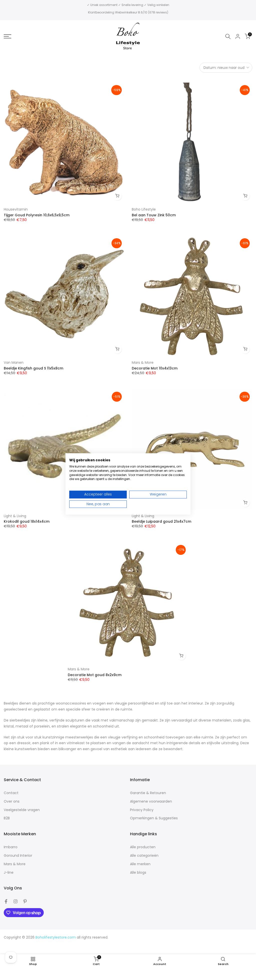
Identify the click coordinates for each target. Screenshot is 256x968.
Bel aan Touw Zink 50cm (154, 215)
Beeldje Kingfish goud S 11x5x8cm (33, 368)
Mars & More (143, 362)
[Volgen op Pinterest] (25, 901)
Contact (11, 793)
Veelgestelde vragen (22, 810)
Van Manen (14, 362)
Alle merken (140, 864)
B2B (7, 818)
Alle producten (143, 847)
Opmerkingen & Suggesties (154, 818)
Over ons (12, 801)
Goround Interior (18, 855)
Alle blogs (138, 872)
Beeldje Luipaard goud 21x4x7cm (161, 521)
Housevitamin (16, 209)
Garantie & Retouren (148, 793)
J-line (9, 872)
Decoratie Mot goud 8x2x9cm (95, 674)
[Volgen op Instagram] (15, 901)
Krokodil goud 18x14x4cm (27, 521)
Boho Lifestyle (144, 209)
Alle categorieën (144, 855)
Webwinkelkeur (126, 12)
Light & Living (15, 515)
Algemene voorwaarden (151, 801)
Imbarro (11, 847)
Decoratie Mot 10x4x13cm (155, 368)
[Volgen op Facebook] (6, 901)
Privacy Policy (142, 810)
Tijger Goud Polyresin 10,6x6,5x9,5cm (37, 215)
